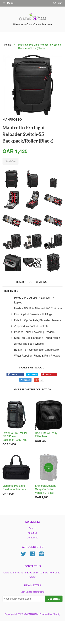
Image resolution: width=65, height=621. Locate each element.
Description (24, 281)
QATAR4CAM (31, 614)
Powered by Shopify (50, 614)
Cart (59, 3)
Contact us (32, 537)
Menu (10, 3)
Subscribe (54, 599)
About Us (32, 532)
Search (32, 528)
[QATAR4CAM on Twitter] (23, 555)
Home (7, 44)
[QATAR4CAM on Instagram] (41, 555)
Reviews (41, 281)
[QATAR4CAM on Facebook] (32, 555)
